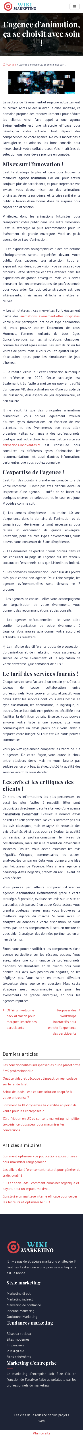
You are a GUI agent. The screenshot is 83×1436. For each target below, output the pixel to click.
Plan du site (41, 1433)
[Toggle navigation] (74, 6)
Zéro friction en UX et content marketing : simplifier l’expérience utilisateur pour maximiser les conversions (41, 1124)
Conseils (11, 64)
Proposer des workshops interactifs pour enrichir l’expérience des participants (62, 1021)
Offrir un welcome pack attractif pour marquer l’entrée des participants (22, 1019)
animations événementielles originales (50, 316)
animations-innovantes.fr (21, 445)
